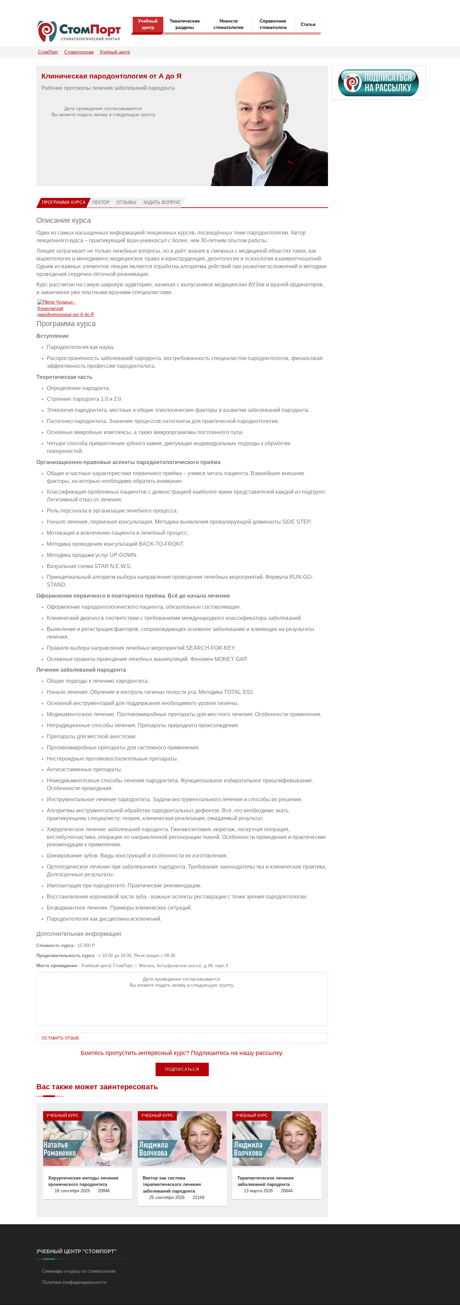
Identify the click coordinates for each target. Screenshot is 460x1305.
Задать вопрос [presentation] (161, 202)
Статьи (308, 24)
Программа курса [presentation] (64, 202)
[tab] (63, 203)
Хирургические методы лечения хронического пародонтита (83, 1181)
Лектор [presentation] (101, 202)
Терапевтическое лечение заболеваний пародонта (265, 1181)
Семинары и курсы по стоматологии (79, 1271)
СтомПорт (48, 52)
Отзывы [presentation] (126, 202)
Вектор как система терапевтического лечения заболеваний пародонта (172, 1184)
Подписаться (182, 1069)
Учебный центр (148, 24)
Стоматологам (79, 52)
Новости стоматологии (228, 24)
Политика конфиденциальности (74, 1282)
